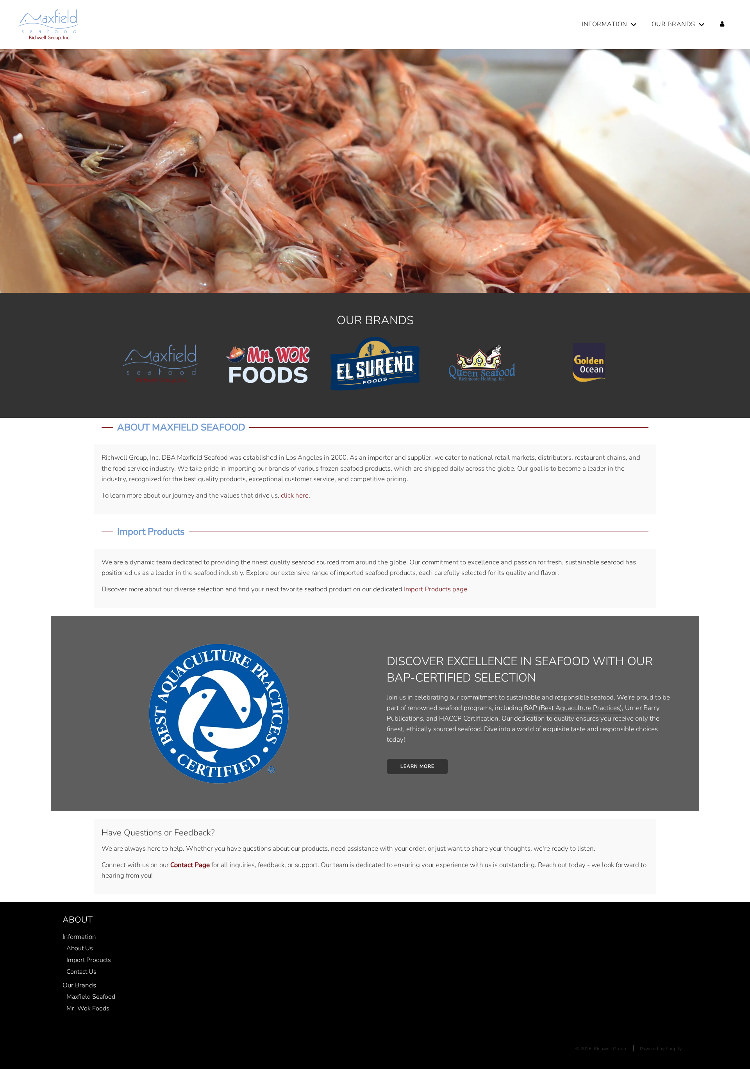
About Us (79, 948)
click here (295, 495)
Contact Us (81, 971)
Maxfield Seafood (90, 996)
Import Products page (435, 589)
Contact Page (190, 864)
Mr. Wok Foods (87, 1008)
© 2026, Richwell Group (600, 1049)
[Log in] (722, 25)
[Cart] (738, 24)
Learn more (417, 766)
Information (79, 936)
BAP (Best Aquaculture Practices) (573, 707)
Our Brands (79, 985)
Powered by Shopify (661, 1049)
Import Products (88, 960)
